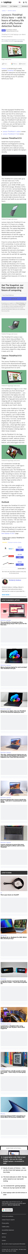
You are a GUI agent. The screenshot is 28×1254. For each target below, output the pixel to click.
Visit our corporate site (14, 1205)
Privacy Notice (22, 304)
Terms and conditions (7, 1216)
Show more (21, 568)
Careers (4, 1240)
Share (5, 63)
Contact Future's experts (8, 1219)
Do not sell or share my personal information (13, 1244)
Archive (4, 1237)
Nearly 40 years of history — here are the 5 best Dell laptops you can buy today (14, 1170)
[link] (5, 548)
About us (4, 1233)
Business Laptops (12, 10)
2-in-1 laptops (13, 6)
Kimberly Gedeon (12, 29)
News (3, 30)
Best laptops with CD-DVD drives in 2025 (15, 1193)
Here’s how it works (18, 41)
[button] (2, 2)
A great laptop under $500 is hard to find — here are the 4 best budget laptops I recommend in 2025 (14, 1160)
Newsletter (23, 63)
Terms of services (20, 303)
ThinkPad (10, 70)
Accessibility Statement (8, 1230)
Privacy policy (5, 1223)
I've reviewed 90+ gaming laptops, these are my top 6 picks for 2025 (14, 1187)
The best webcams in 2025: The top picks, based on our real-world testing (15, 1179)
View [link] (19, 550)
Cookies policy (5, 1226)
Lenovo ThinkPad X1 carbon (12, 131)
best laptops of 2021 (8, 533)
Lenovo (4, 68)
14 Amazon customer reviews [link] (14, 542)
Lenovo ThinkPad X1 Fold (11, 134)
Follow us (15, 63)
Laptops (4, 10)
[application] (14, 164)
